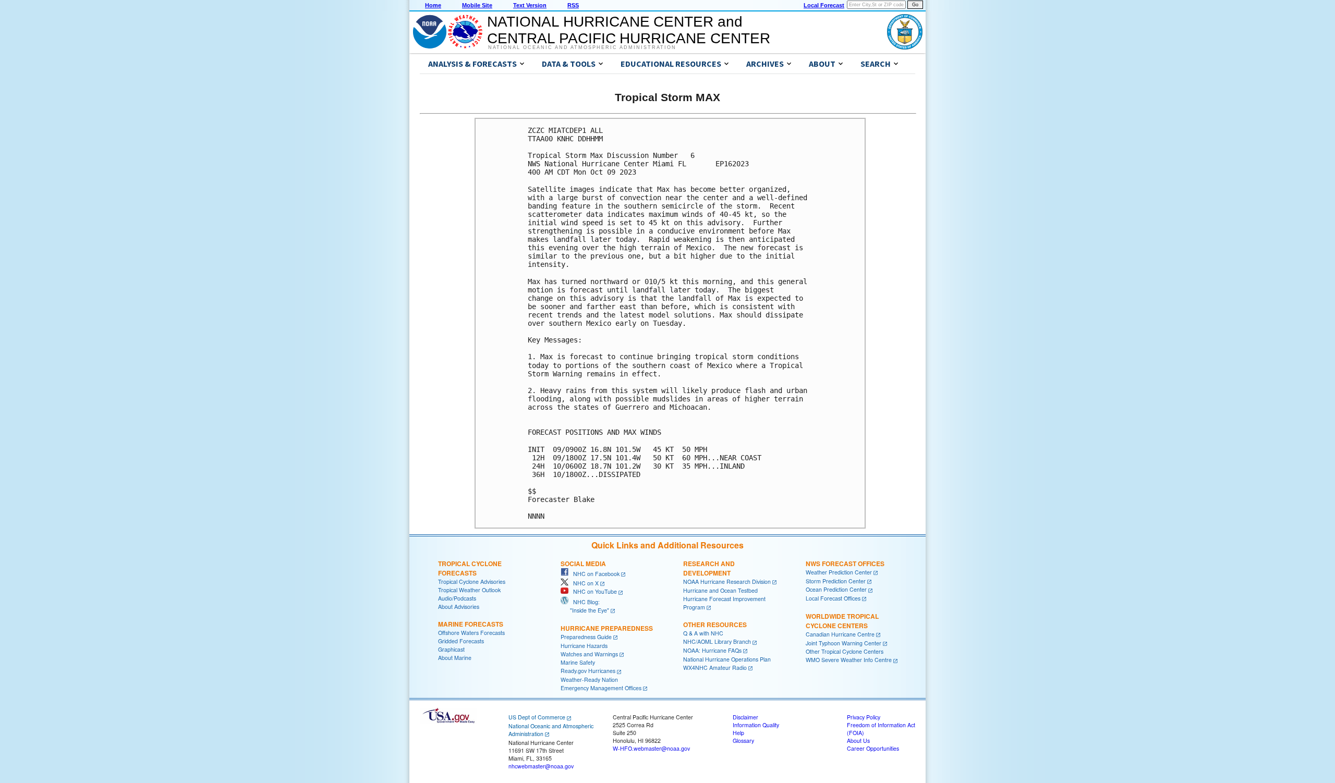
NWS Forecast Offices (845, 563)
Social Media (583, 563)
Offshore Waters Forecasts (471, 633)
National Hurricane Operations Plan (727, 659)
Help (738, 733)
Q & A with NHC (703, 633)
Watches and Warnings (589, 654)
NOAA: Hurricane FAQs (712, 650)
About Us (858, 740)
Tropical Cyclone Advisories (471, 581)
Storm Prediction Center (836, 581)
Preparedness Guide (586, 637)
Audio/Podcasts (457, 598)
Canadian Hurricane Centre (840, 634)
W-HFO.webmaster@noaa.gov (651, 748)
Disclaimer (745, 717)
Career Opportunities (873, 748)
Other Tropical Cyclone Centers (844, 651)
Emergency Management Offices (601, 688)
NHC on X (583, 583)
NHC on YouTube (592, 591)
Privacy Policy (863, 717)
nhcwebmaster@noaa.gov (541, 766)
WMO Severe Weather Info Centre (849, 660)
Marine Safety (578, 662)
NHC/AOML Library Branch (717, 641)
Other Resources (715, 624)
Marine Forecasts (470, 624)
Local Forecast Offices (833, 598)
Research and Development (709, 568)
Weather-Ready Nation (589, 679)
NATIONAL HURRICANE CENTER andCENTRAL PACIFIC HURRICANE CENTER (628, 30)
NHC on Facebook (594, 574)
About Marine (454, 658)
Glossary (743, 740)
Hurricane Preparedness (607, 628)
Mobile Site (477, 5)
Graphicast (451, 649)
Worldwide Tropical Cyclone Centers (842, 620)
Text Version (530, 5)
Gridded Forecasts (461, 641)
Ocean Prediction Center (836, 589)
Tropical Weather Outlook (469, 590)
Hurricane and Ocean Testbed (720, 590)
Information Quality (756, 725)
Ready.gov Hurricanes (588, 671)
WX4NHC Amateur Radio (715, 667)
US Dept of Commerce (536, 717)
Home (433, 5)
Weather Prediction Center (839, 572)
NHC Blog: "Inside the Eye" (585, 606)
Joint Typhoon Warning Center (843, 643)
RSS (573, 5)
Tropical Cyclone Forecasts (470, 568)
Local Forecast (824, 5)
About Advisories (458, 606)
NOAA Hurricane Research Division (727, 581)
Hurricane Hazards (584, 646)
